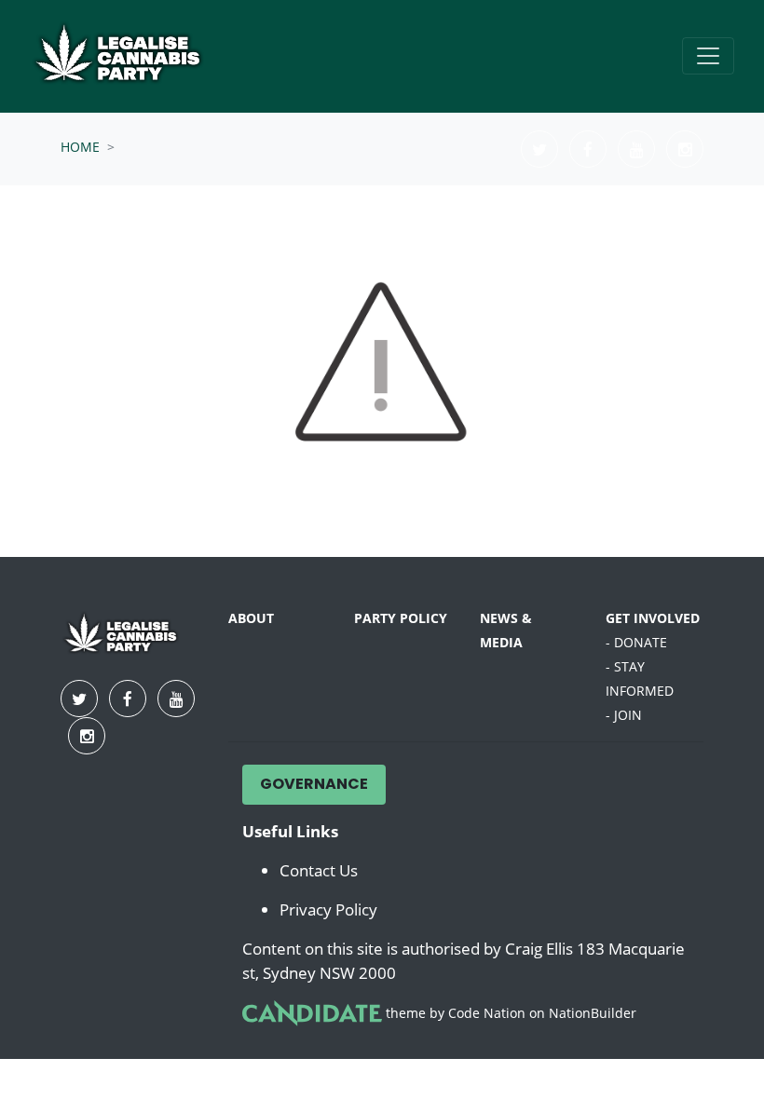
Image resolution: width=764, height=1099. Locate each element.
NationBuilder (592, 1013)
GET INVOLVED (653, 618)
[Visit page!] (541, 149)
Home (80, 147)
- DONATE (636, 642)
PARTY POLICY (400, 618)
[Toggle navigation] (708, 56)
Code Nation (486, 1013)
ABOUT (251, 618)
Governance (314, 785)
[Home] (132, 56)
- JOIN (624, 715)
